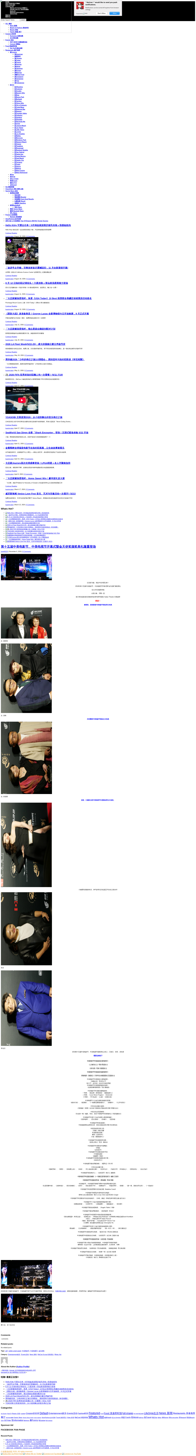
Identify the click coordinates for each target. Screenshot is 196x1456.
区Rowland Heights (21, 150)
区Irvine (17, 123)
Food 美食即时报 (11, 46)
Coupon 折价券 (10, 34)
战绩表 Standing (20, 203)
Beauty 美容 (16, 1413)
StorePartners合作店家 (13, 219)
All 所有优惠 (14, 38)
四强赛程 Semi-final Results (24, 199)
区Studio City (19, 160)
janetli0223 (4, 551)
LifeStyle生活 (151, 1413)
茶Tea (12, 174)
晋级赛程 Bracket (20, 197)
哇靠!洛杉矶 (7, 1451)
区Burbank (18, 99)
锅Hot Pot (13, 183)
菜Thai (17, 81)
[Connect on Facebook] (52, 1454)
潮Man (159, 1417)
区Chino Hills (19, 103)
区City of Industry (21, 105)
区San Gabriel (19, 152)
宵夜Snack (13, 181)
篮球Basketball (15, 205)
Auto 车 (9, 1413)
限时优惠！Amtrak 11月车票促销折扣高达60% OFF (19, 1370)
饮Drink (12, 177)
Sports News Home (28, 1417)
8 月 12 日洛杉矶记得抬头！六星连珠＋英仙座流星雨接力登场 (36, 283)
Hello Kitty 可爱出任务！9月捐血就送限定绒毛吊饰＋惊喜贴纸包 (38, 225)
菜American (19, 54)
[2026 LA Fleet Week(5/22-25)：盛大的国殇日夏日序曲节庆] (25, 525)
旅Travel (147, 1417)
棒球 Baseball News (17, 211)
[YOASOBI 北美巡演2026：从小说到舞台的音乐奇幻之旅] (24, 531)
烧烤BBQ (18, 56)
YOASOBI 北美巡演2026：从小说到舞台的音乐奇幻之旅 (33, 417)
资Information (17, 1420)
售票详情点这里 (60, 1291)
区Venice (18, 166)
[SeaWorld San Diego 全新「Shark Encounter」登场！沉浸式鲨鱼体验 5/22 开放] (32, 533)
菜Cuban (18, 60)
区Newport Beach (21, 142)
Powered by (79, 13)
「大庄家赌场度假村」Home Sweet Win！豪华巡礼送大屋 (35, 478)
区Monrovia (19, 138)
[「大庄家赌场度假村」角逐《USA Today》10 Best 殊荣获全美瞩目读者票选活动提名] (34, 519)
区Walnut (18, 168)
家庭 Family (126, 1417)
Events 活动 (9, 40)
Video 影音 (70, 1417)
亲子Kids (7, 1420)
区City (12, 85)
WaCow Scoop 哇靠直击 (46, 1354)
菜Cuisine (13, 52)
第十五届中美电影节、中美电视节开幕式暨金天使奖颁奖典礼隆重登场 (48, 546)
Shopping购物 (9, 1417)
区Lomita (18, 132)
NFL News (13, 213)
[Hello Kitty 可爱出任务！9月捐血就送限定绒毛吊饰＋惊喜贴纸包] (27, 513)
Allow (114, 13)
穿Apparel (182, 1417)
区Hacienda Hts (20, 121)
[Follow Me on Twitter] (32, 1454)
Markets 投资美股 (16, 217)
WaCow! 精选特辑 (81, 1417)
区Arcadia (18, 91)
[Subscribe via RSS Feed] (12, 1454)
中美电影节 (25, 1351)
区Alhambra (19, 87)
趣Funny (34, 1420)
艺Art (2, 1420)
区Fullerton (18, 115)
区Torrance (18, 162)
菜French (18, 62)
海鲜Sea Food (19, 74)
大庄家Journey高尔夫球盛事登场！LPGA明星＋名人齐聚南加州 (37, 463)
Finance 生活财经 (11, 215)
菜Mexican (18, 72)
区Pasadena (19, 146)
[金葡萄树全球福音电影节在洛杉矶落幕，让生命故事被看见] (25, 535)
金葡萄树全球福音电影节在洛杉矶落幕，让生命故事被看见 (34, 448)
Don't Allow (101, 13)
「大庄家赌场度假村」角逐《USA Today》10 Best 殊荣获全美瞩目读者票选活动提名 (48, 298)
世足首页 (17, 195)
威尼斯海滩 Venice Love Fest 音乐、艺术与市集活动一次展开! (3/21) (40, 493)
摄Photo (141, 1417)
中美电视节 (34, 1351)
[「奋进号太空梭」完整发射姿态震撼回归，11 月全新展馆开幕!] (26, 515)
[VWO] (85, 13)
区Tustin (17, 164)
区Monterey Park (20, 140)
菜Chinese (18, 58)
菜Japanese (19, 68)
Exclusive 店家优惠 (16, 36)
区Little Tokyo (19, 130)
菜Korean (18, 70)
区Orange (18, 144)
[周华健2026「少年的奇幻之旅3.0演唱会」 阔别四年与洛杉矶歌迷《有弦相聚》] (32, 527)
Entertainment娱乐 (14, 1354)
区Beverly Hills (20, 93)
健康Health (107, 1417)
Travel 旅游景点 (61, 1417)
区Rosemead (19, 148)
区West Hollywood (21, 172)
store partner (37, 1417)
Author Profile (23, 1367)
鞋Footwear (49, 1420)
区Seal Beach (19, 158)
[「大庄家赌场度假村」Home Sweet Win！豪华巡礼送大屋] (25, 539)
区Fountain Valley (21, 113)
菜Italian (17, 66)
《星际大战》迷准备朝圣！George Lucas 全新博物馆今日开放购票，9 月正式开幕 (47, 313)
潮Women (165, 1417)
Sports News (18, 1417)
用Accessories (173, 1417)
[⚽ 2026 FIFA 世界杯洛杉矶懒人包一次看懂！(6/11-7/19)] (24, 529)
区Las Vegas (19, 128)
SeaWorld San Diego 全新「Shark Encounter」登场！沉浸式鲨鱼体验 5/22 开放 (46, 432)
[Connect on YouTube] (71, 1454)
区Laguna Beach (20, 126)
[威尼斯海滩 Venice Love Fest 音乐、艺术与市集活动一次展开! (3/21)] (28, 541)
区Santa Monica (20, 156)
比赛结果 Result (20, 201)
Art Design (4, 1413)
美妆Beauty (190, 1417)
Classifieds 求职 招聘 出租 (14, 189)
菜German (18, 64)
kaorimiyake (9, 236)
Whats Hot (57, 1354)
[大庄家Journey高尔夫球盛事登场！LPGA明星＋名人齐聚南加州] (27, 537)
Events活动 (25, 1354)
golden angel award (15, 1351)
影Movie (135, 1417)
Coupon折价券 (32, 1413)
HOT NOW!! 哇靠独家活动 (18, 42)
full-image (127, 1413)
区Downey (18, 111)
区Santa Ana (19, 154)
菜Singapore (19, 77)
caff (6, 1351)
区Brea (17, 95)
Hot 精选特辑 (9, 187)
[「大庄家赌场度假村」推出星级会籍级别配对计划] (22, 523)
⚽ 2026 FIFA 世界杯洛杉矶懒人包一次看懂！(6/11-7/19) (34, 374)
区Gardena (18, 117)
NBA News (18, 207)
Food (101, 1413)
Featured (94, 1413)
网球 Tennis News (16, 209)
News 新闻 (33, 1354)
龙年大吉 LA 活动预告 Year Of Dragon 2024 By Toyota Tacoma (26, 221)
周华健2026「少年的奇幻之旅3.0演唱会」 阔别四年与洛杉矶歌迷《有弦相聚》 (45, 359)
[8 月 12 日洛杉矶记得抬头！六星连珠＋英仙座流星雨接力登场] (26, 517)
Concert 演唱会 (15, 44)
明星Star (154, 1417)
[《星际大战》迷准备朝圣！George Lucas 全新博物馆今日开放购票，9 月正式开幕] (33, 521)
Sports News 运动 (11, 191)
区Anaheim (18, 89)
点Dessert (13, 185)
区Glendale (18, 119)
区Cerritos (18, 101)
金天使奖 (41, 1351)
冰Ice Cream (14, 179)
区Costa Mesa (19, 107)
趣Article (26, 1420)
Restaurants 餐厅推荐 (12, 50)
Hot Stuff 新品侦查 (16, 48)
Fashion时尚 (83, 1413)
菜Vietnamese (19, 83)
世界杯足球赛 (14, 193)
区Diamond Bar (20, 109)
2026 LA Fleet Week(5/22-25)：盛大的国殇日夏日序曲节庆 (35, 344)
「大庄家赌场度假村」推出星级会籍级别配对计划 (30, 329)
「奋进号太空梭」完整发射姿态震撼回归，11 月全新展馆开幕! (36, 267)
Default (44, 1413)
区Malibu (18, 136)
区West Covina (20, 170)
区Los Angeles (20, 134)
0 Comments (31, 236)
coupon (23, 1413)
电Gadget (42, 1420)
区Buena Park (19, 97)
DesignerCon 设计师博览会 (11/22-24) (13, 1372)
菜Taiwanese (19, 79)
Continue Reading (11, 233)
